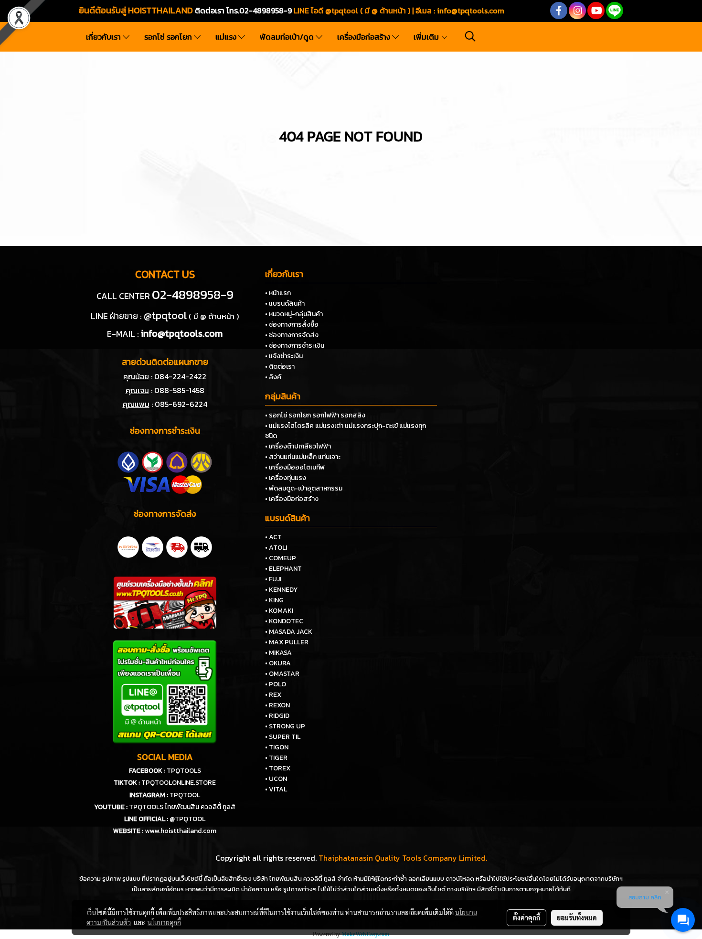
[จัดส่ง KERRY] (128, 546)
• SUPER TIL (282, 737)
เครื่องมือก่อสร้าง (364, 37)
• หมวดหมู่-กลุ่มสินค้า (294, 314)
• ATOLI (276, 548)
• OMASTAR (282, 674)
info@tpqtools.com (470, 10)
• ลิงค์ (273, 377)
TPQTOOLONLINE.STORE (178, 783)
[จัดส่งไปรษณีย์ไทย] (152, 546)
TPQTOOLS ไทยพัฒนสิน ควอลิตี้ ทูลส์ (182, 807)
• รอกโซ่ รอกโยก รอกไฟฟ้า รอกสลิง (315, 415)
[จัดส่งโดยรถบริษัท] (177, 546)
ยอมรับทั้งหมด (577, 917)
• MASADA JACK (288, 632)
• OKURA (278, 663)
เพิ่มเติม (427, 37)
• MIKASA (278, 653)
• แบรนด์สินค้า (285, 304)
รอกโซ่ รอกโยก (169, 37)
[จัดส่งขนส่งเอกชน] (201, 546)
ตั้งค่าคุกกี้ (526, 917)
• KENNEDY (281, 590)
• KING (274, 600)
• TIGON (276, 747)
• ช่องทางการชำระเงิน (294, 346)
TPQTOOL (185, 795)
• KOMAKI (279, 611)
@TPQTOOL (187, 819)
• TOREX (277, 768)
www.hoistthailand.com (180, 831)
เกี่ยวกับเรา (104, 37)
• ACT (273, 537)
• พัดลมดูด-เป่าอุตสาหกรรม (303, 488)
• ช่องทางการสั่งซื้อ (292, 325)
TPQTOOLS (184, 771)
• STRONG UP (285, 726)
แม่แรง (226, 37)
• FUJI (273, 579)
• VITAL (276, 789)
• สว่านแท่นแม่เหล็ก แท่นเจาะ (302, 457)
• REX (273, 695)
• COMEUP (280, 558)
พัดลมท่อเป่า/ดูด (288, 37)
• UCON (276, 779)
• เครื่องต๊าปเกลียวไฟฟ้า (298, 446)
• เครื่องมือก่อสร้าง (292, 499)
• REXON (277, 705)
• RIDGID (277, 716)
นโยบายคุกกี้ (164, 922)
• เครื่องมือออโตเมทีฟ (295, 467)
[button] (470, 36)
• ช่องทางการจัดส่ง (292, 335)
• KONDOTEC (284, 621)
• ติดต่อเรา (280, 367)
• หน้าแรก (278, 293)
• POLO (275, 684)
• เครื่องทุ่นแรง (285, 478)
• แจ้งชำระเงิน (284, 356)
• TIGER (276, 758)
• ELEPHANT (283, 569)
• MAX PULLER (286, 642)
